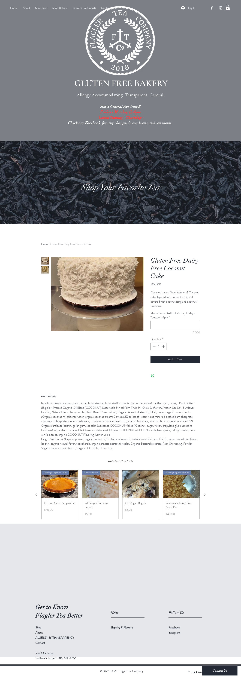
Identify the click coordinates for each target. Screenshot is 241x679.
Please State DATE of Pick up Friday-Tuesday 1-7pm (172, 315)
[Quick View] (140, 484)
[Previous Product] (36, 495)
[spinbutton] (158, 346)
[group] (120, 494)
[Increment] (163, 346)
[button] (41, 8)
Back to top (198, 672)
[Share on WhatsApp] (153, 375)
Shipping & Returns (122, 627)
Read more (155, 306)
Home (44, 244)
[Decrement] (153, 346)
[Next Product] (205, 495)
